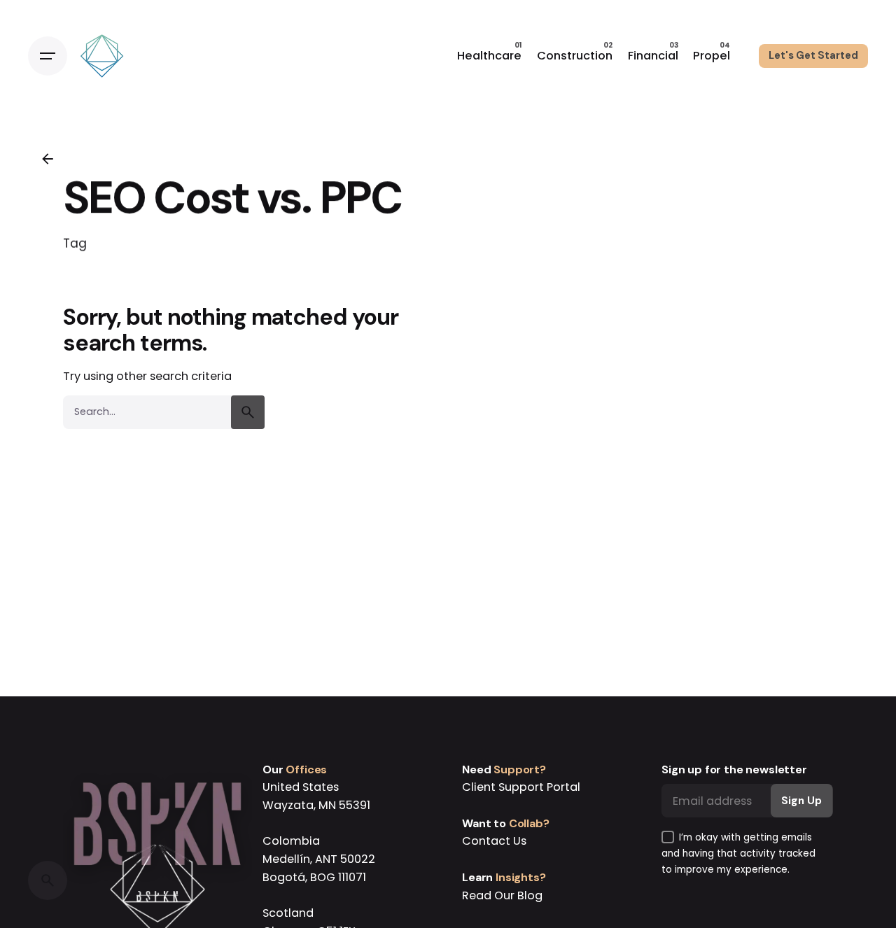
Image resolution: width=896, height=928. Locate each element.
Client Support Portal (521, 787)
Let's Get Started (813, 55)
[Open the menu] (47, 56)
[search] (248, 412)
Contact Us (494, 841)
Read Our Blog (502, 895)
